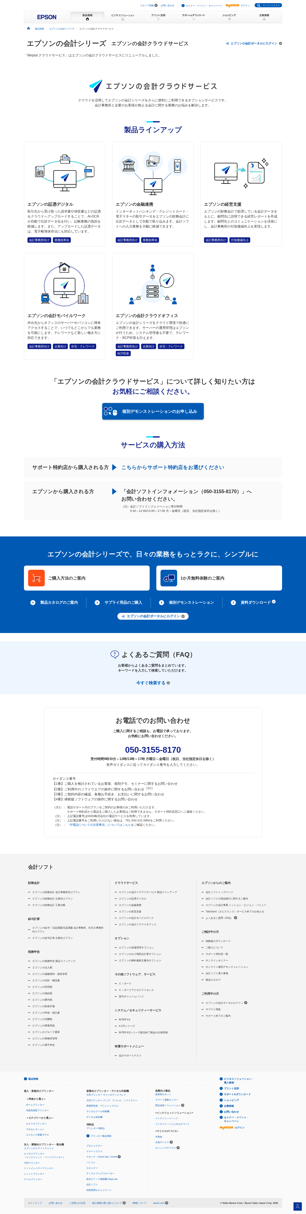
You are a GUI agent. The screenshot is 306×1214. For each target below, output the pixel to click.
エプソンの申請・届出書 (46, 1012)
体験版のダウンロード (218, 941)
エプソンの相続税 (42, 993)
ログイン (245, 5)
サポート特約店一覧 (217, 954)
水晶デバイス (162, 1142)
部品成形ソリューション (167, 1105)
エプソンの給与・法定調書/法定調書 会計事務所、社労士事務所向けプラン (67, 929)
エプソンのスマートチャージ (39, 1148)
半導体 (158, 1137)
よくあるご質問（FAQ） (219, 918)
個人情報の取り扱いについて (107, 1203)
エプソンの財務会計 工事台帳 (48, 905)
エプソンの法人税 (42, 967)
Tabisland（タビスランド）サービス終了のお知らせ (235, 911)
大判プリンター (32, 1163)
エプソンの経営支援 (130, 911)
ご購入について (214, 947)
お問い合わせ (167, 5)
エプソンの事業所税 (43, 1025)
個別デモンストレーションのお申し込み (159, 411)
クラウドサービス (126, 882)
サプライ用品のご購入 (123, 602)
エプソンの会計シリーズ (66, 43)
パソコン (91, 1162)
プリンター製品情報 (101, 1136)
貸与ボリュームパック (131, 996)
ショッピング (231, 1100)
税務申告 (34, 951)
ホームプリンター (35, 1104)
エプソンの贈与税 (42, 999)
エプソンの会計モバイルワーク (136, 918)
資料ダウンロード (256, 602)
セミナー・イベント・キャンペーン (204, 5)
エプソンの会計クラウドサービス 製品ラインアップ (148, 892)
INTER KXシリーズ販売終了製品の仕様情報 (143, 1032)
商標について (139, 1203)
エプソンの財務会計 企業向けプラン (52, 898)
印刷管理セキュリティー (99, 1190)
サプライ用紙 (213, 1009)
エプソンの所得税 (42, 986)
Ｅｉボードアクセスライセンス (136, 990)
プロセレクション (35, 1129)
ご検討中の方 (210, 931)
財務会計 (34, 882)
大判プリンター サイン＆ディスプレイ (106, 1094)
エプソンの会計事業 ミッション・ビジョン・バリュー (236, 905)
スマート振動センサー (166, 1099)
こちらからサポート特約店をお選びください (172, 467)
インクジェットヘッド (166, 1118)
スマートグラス (94, 1151)
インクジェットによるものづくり (172, 1124)
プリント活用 (231, 1088)
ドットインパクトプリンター (39, 1168)
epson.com (158, 1203)
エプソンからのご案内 (216, 882)
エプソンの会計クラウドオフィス (137, 924)
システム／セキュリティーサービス (138, 1010)
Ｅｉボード (125, 983)
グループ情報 (147, 5)
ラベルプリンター (33, 1179)
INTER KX (124, 1019)
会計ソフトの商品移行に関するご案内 (227, 898)
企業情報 (229, 1106)
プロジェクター (94, 1145)
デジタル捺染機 (94, 1117)
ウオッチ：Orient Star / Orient (101, 1157)
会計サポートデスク (130, 1055)
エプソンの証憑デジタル (132, 898)
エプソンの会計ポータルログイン (224, 1002)
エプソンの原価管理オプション (136, 947)
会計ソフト (41, 867)
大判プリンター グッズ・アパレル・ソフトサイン (111, 1100)
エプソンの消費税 (42, 1019)
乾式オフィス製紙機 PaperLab (101, 1179)
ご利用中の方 (210, 993)
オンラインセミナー (217, 960)
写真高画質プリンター (37, 1110)
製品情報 (33, 1078)
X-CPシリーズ (127, 1026)
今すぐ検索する (150, 682)
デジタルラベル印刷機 (97, 1111)
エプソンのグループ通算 (46, 1032)
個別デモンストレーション (191, 602)
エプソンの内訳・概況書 (46, 980)
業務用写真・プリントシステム (102, 1106)
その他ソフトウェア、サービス (135, 974)
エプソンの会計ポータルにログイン (254, 43)
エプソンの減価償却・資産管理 (49, 974)
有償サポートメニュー (129, 1046)
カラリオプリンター (36, 1123)
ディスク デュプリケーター (100, 1173)
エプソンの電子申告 (43, 1045)
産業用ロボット (163, 1094)
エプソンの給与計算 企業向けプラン (52, 938)
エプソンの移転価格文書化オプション (140, 960)
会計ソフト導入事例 (217, 973)
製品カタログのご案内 (59, 602)
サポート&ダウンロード (237, 1094)
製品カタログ (213, 979)
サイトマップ (35, 1203)
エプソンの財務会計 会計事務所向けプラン (56, 892)
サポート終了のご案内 (218, 1015)
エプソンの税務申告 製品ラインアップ (53, 961)
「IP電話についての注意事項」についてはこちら (99, 824)
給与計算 (34, 918)
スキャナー (92, 1168)
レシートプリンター (34, 1174)
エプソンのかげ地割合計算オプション (140, 954)
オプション (122, 938)
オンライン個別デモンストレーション (227, 966)
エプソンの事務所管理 (44, 1038)
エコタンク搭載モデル (37, 1134)
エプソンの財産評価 (43, 1006)
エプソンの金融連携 (130, 905)
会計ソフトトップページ (219, 892)
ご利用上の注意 (77, 1203)
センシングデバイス (165, 1148)
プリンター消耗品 (95, 1128)
